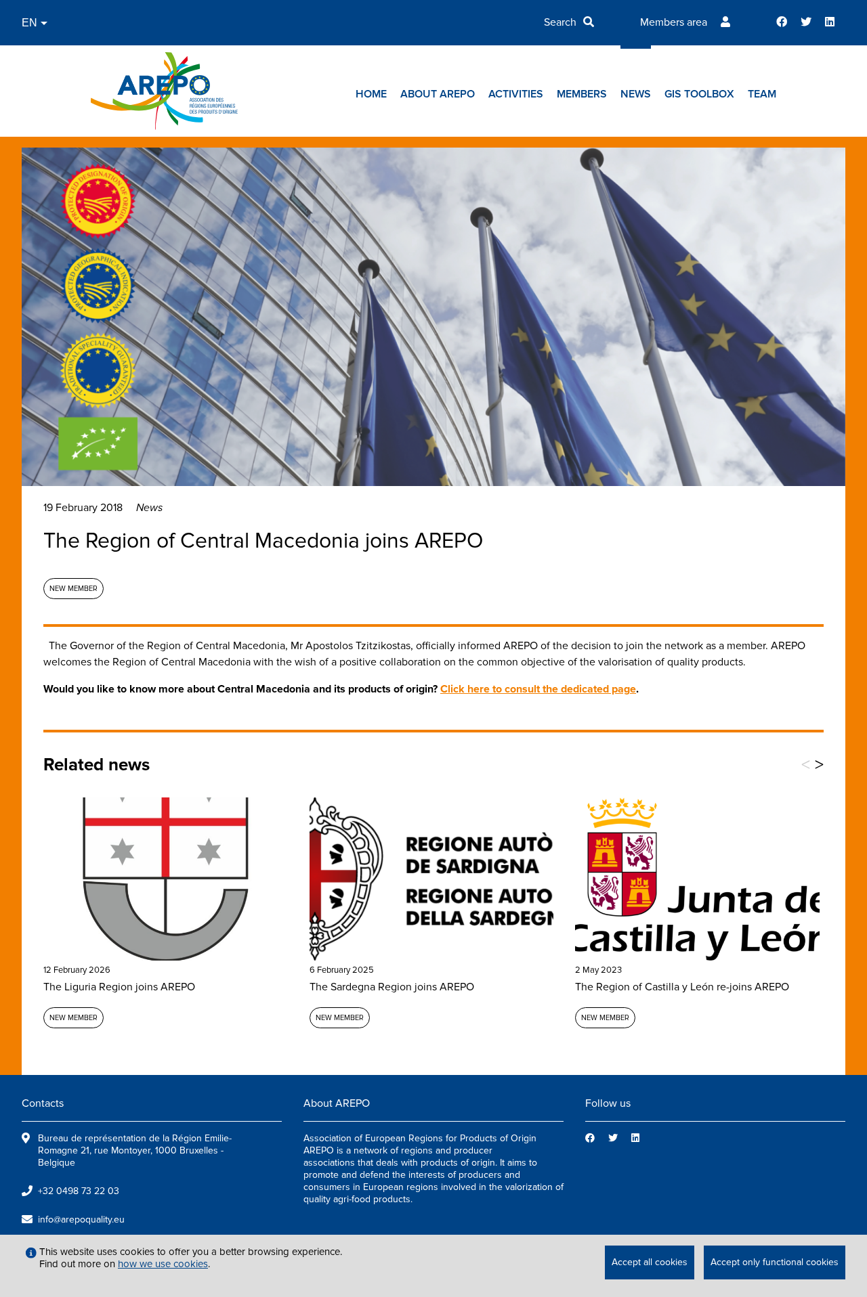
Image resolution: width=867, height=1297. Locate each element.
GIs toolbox (699, 94)
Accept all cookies (650, 1262)
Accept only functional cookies (775, 1262)
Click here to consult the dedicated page (538, 689)
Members (582, 94)
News (635, 94)
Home (371, 94)
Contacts (43, 1103)
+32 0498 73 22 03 (78, 1191)
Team (762, 94)
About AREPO (437, 94)
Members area (673, 22)
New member (73, 588)
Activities (515, 94)
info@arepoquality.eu (81, 1219)
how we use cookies (163, 1264)
